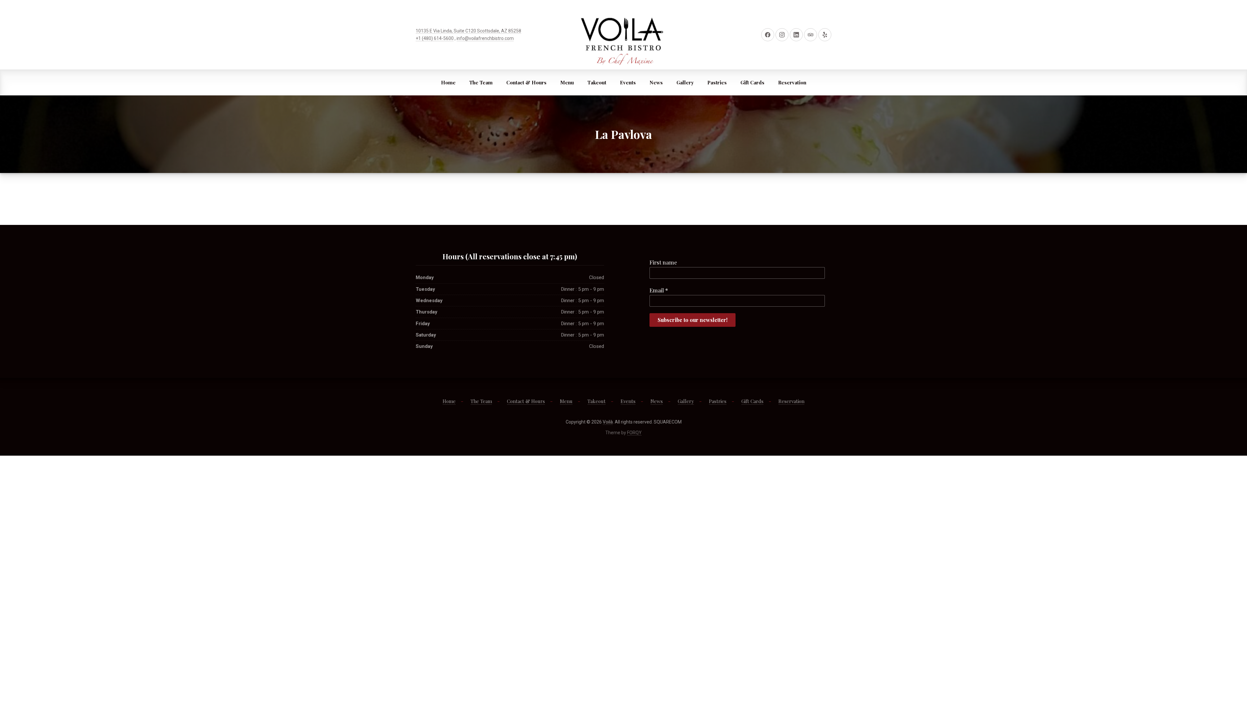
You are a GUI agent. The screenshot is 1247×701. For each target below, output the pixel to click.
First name (663, 262)
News (656, 82)
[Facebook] (767, 34)
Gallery (685, 82)
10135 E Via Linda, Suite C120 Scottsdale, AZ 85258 (468, 30)
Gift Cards (752, 82)
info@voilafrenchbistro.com (485, 38)
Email (658, 290)
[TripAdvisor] (810, 34)
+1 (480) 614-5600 (435, 38)
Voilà (608, 421)
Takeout (596, 82)
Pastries (717, 82)
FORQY (634, 432)
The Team (481, 82)
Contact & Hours (526, 82)
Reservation (792, 82)
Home (448, 82)
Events (628, 82)
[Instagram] (781, 34)
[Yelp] (824, 34)
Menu (567, 82)
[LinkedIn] (796, 34)
